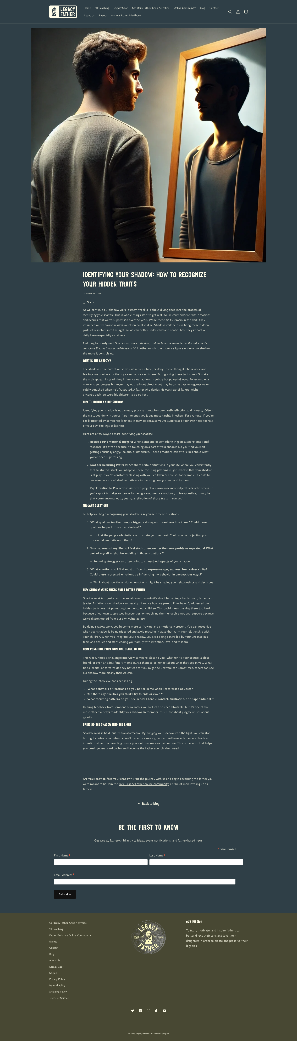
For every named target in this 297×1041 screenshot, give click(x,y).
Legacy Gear (56, 966)
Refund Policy (57, 985)
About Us (54, 960)
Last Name (157, 855)
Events (53, 941)
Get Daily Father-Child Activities (68, 922)
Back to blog (151, 804)
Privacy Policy (57, 979)
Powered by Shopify (160, 1034)
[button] (230, 12)
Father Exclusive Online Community (70, 935)
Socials (53, 972)
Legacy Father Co (143, 1034)
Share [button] (90, 302)
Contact (53, 947)
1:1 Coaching (56, 929)
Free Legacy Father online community (144, 784)
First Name (62, 855)
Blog (51, 954)
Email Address (64, 875)
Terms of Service (59, 998)
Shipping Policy (58, 991)
